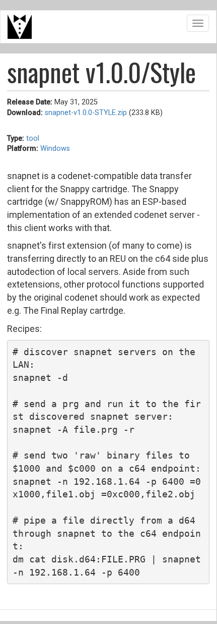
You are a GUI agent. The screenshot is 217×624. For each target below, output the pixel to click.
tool (32, 138)
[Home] (19, 27)
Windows (55, 148)
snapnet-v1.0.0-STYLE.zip (86, 112)
